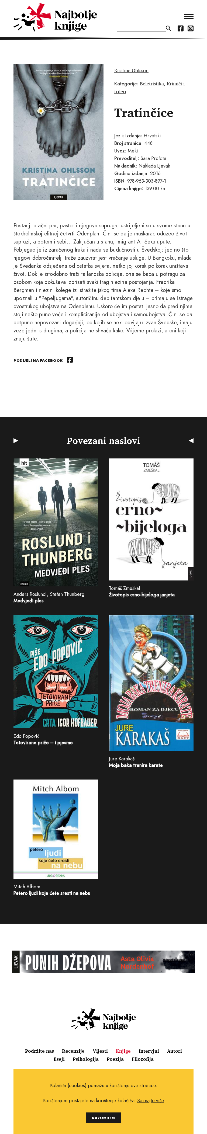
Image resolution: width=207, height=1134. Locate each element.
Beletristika (152, 83)
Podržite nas (39, 1051)
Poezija (115, 1059)
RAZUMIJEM (103, 1117)
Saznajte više (150, 1100)
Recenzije (73, 1051)
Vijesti (100, 1051)
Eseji (59, 1059)
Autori (174, 1051)
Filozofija (143, 1059)
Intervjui (149, 1051)
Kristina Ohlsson (131, 70)
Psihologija (86, 1059)
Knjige (123, 1051)
